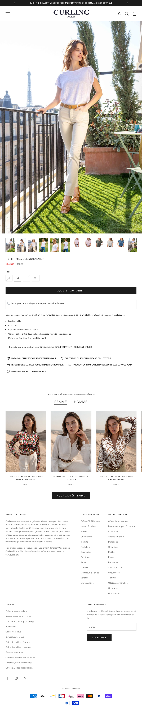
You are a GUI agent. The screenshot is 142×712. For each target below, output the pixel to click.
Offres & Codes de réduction (19, 667)
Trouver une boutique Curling (20, 621)
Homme (81, 402)
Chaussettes (114, 593)
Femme (60, 402)
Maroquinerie (87, 583)
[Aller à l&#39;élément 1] (10, 245)
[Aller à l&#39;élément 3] (32, 245)
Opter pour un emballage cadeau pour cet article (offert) (37, 303)
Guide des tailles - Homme (18, 647)
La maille (85, 567)
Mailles (111, 552)
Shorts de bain (115, 567)
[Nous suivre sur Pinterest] (25, 678)
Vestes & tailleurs (89, 526)
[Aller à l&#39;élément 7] (77, 242)
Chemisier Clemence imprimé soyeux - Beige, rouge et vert (26, 478)
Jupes (83, 562)
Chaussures (114, 572)
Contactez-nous (13, 631)
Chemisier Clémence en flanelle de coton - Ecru (71, 478)
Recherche (11, 626)
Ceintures (85, 557)
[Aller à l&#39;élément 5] (55, 245)
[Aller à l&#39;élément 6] (66, 245)
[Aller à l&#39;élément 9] (99, 242)
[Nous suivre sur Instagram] (16, 678)
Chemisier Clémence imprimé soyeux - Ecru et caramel (116, 478)
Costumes (113, 531)
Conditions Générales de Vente (20, 657)
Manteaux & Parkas (90, 572)
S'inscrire (99, 637)
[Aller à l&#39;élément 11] (121, 242)
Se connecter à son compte (18, 616)
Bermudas (86, 552)
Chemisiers (86, 536)
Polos (111, 557)
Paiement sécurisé (14, 652)
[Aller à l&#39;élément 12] (132, 245)
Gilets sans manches (118, 583)
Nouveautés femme (71, 495)
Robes (84, 531)
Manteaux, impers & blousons (122, 526)
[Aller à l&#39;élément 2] (21, 245)
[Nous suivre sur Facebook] (7, 678)
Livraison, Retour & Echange (19, 662)
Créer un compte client (17, 611)
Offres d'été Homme (118, 521)
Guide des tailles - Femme (18, 642)
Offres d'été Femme (90, 521)
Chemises (113, 547)
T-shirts (84, 541)
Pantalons (85, 547)
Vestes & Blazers (116, 536)
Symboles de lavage (15, 637)
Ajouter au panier (71, 290)
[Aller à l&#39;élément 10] (110, 242)
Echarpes (85, 577)
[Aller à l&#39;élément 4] (43, 245)
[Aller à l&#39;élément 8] (88, 242)
